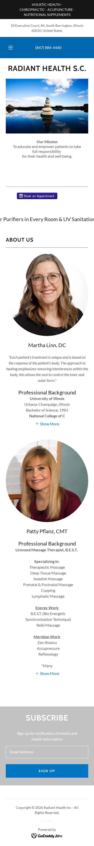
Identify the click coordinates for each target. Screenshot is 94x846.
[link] (47, 68)
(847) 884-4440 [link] (48, 47)
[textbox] (47, 752)
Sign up (47, 771)
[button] (10, 47)
